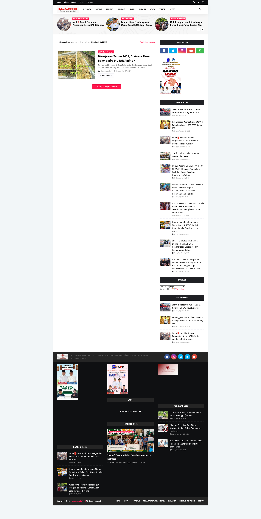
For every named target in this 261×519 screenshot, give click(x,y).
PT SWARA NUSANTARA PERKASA (154, 501)
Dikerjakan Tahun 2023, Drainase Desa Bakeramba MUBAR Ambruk (124, 58)
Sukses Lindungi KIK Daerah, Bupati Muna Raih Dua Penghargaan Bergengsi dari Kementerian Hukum (185, 245)
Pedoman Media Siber (187, 501)
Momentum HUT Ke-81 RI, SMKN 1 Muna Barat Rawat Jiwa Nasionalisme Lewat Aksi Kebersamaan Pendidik (187, 189)
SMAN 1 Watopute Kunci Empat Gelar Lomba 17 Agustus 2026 (186, 111)
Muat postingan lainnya (107, 87)
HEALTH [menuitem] (132, 9)
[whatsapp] (200, 50)
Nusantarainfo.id (79, 501)
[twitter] (198, 2)
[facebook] (193, 2)
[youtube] (191, 50)
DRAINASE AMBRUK (106, 52)
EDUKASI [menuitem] (110, 9)
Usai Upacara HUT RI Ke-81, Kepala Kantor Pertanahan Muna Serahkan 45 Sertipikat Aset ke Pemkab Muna (188, 208)
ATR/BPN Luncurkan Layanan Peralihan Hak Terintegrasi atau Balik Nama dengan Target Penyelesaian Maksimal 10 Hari (186, 264)
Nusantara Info (106, 71)
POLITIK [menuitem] (162, 9)
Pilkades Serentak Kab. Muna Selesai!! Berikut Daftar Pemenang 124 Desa (185, 428)
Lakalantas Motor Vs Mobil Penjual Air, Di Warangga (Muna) (185, 414)
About (66, 2)
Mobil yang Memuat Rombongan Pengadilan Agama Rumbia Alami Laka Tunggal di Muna (186, 24)
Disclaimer (172, 501)
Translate (180, 289)
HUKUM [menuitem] (142, 9)
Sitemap (90, 2)
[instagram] (202, 2)
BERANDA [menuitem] (87, 9)
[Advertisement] (80, 423)
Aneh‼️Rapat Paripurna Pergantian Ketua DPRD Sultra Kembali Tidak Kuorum (87, 24)
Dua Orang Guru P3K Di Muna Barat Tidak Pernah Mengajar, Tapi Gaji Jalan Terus (186, 444)
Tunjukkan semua (147, 42)
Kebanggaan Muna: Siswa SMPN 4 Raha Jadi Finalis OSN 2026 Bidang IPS (187, 125)
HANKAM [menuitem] (121, 9)
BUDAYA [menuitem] (98, 9)
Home (59, 2)
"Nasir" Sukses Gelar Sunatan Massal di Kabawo (185, 155)
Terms (82, 2)
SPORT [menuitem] (172, 9)
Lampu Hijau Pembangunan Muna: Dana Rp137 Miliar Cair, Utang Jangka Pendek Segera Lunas (135, 24)
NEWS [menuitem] (152, 9)
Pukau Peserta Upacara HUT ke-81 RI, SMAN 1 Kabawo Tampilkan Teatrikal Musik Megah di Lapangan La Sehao (187, 170)
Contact (74, 2)
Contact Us (136, 501)
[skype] (180, 356)
